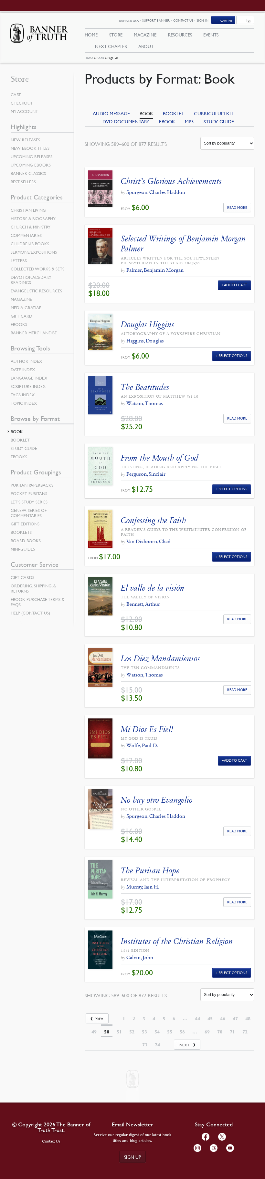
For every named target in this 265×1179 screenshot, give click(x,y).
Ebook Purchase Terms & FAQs (37, 602)
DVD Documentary (125, 121)
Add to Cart (235, 284)
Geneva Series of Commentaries (29, 513)
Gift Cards (22, 577)
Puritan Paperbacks (32, 485)
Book (100, 58)
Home (89, 58)
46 (222, 1018)
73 (144, 1045)
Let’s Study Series (29, 501)
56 (182, 1032)
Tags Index (23, 394)
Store (115, 34)
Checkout (22, 103)
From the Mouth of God (159, 458)
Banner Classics (28, 173)
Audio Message (111, 113)
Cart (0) (226, 20)
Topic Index (24, 403)
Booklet (173, 113)
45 (210, 1018)
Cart (16, 94)
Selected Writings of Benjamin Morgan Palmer (183, 244)
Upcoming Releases (31, 156)
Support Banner (156, 20)
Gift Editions (25, 523)
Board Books (26, 540)
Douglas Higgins (147, 325)
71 (232, 1032)
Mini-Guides (23, 549)
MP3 (189, 121)
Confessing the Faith (153, 520)
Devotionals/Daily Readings (31, 280)
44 (197, 1018)
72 (245, 1032)
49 (94, 1032)
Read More (237, 207)
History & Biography (33, 218)
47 (235, 1018)
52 (131, 1032)
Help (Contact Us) (30, 612)
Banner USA (129, 20)
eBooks (19, 324)
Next (184, 1044)
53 (144, 1032)
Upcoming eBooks (31, 165)
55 (169, 1032)
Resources (180, 34)
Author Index (26, 361)
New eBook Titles (30, 148)
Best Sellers (23, 181)
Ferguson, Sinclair (145, 474)
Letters (19, 260)
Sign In (202, 20)
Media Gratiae (26, 307)
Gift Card (21, 316)
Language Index (29, 378)
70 (219, 1032)
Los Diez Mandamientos (160, 659)
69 (207, 1032)
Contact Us (183, 20)
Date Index (23, 369)
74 (157, 1045)
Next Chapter (111, 46)
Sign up (132, 1157)
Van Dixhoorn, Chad (148, 541)
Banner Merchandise (34, 332)
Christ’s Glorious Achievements (171, 181)
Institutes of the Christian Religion (177, 941)
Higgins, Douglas (145, 341)
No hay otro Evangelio (157, 800)
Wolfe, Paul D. (142, 745)
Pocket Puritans (29, 493)
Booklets (21, 532)
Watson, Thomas (144, 403)
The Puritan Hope (150, 871)
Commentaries (26, 235)
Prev (99, 1018)
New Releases (25, 139)
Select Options (233, 355)
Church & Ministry (30, 226)
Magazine (145, 34)
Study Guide (219, 121)
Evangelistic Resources (36, 290)
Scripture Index (28, 386)
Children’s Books (30, 243)
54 (157, 1032)
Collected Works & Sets (37, 268)
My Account (24, 111)
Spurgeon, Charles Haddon (155, 192)
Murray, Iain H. (142, 887)
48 (247, 1018)
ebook (167, 121)
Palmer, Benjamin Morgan (155, 270)
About (146, 46)
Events (210, 34)
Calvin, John (139, 957)
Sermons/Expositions (34, 252)
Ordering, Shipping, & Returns (33, 588)
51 (119, 1032)
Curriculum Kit (214, 113)
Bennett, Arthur (143, 604)
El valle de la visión (153, 588)
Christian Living (28, 210)
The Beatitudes (145, 387)
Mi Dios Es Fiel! (147, 729)
